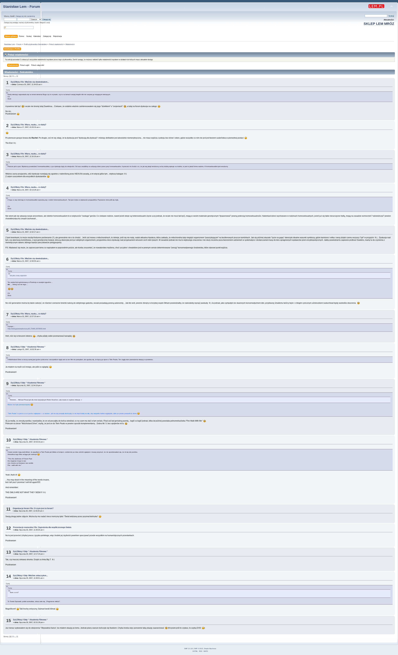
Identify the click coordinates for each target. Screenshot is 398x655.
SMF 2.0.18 (188, 648)
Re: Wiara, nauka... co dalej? (33, 125)
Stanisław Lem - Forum (21, 7)
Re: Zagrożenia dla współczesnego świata (53, 527)
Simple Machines (210, 648)
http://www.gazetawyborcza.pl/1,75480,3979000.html (27, 328)
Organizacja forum (21, 508)
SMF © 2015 (198, 648)
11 (17, 76)
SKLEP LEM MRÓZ (379, 24)
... (15, 76)
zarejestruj (31, 16)
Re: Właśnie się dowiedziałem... (35, 82)
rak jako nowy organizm (18, 275)
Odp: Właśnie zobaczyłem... (36, 575)
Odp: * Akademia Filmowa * (33, 347)
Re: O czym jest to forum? (41, 508)
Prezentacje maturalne (23, 527)
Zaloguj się (20, 16)
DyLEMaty (15, 82)
